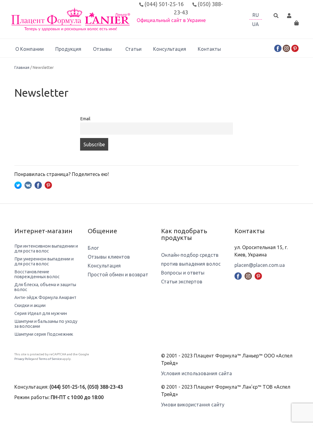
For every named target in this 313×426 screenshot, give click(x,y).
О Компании (29, 49)
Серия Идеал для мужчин (40, 313)
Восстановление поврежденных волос (37, 274)
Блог (93, 248)
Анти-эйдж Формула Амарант (45, 297)
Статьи (133, 49)
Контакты (209, 49)
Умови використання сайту (192, 404)
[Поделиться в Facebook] (38, 184)
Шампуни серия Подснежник (43, 334)
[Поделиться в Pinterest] (48, 184)
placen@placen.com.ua (259, 265)
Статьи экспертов (181, 281)
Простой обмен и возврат (118, 274)
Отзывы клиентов (109, 257)
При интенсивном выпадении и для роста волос (46, 248)
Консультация (169, 49)
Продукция (68, 49)
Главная (21, 67)
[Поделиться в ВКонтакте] (28, 184)
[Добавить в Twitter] (18, 184)
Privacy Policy (23, 359)
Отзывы (102, 49)
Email (85, 118)
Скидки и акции (30, 305)
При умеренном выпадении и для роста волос (44, 261)
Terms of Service (50, 359)
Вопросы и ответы (182, 272)
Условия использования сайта (196, 373)
